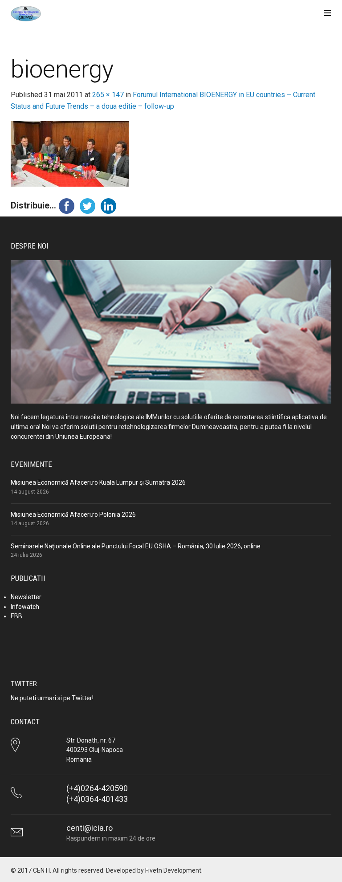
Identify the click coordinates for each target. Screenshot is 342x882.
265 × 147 (108, 94)
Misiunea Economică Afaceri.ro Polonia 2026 (73, 514)
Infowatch (25, 606)
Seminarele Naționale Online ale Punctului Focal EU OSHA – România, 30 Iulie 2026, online (136, 546)
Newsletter (26, 596)
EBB (16, 616)
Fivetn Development (173, 870)
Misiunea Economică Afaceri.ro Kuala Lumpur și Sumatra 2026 (98, 482)
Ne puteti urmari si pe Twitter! (52, 698)
